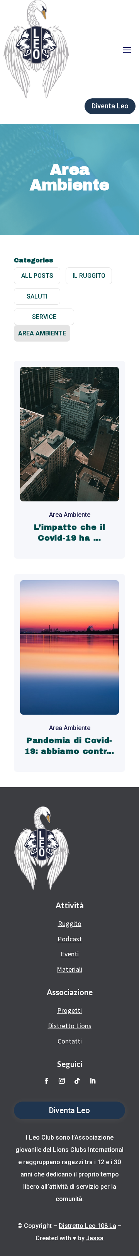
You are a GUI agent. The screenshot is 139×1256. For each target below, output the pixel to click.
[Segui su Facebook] (46, 1081)
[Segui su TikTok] (77, 1081)
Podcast (70, 938)
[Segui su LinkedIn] (92, 1081)
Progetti (69, 1010)
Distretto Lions (70, 1025)
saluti (37, 296)
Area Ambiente (42, 333)
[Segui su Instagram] (62, 1081)
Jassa (94, 1238)
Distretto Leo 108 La (87, 1225)
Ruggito (69, 923)
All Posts (37, 275)
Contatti (70, 1041)
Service (44, 316)
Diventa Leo (110, 106)
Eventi (70, 953)
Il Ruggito (89, 275)
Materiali (69, 969)
